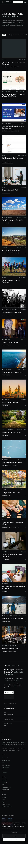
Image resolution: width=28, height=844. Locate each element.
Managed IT (5, 758)
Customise (14, 832)
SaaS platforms (5, 767)
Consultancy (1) (15, 34)
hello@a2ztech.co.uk (9, 708)
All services (4, 772)
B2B (3, 784)
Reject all (14, 836)
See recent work (9, 697)
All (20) (4, 34)
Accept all (14, 840)
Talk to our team (17, 2)
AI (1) (9, 34)
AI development (6, 765)
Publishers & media (6, 787)
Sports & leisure (5, 789)
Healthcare (4, 780)
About (3, 799)
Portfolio (4, 797)
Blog (3, 802)
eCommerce (5, 770)
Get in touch (8, 693)
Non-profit (4, 782)
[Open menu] (25, 2)
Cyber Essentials (6, 760)
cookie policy (10, 828)
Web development (6, 762)
